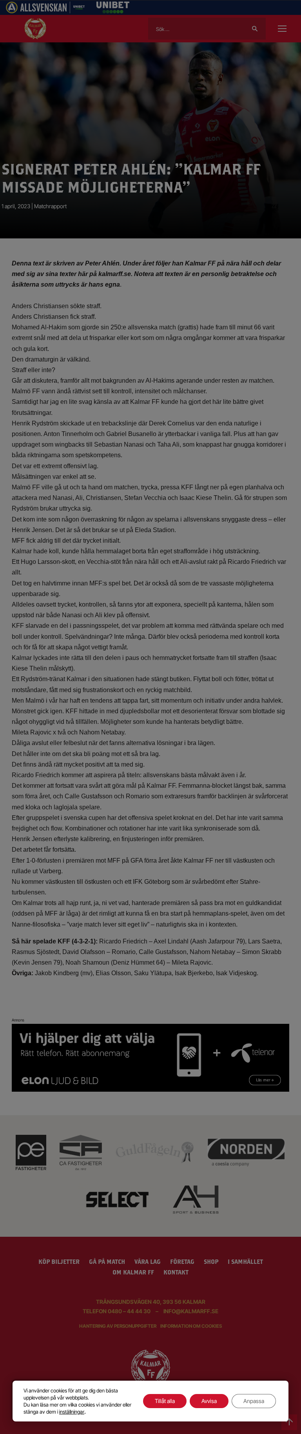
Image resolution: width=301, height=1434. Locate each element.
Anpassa (253, 1401)
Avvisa (209, 1401)
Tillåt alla (165, 1401)
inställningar (71, 1412)
